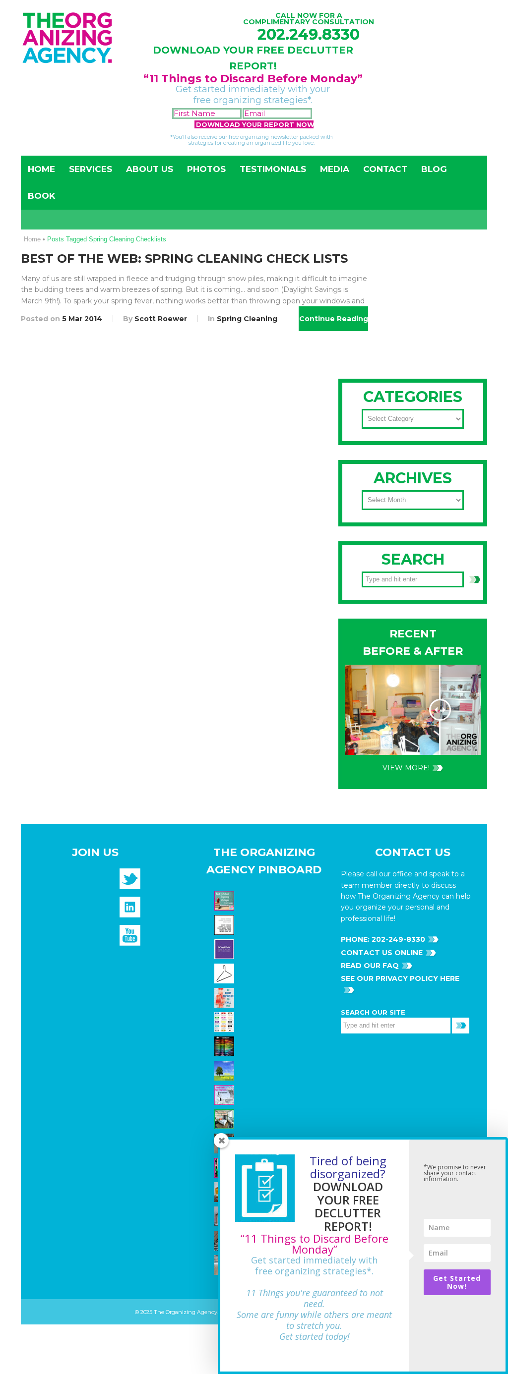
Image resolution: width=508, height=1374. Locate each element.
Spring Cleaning (247, 318)
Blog (434, 169)
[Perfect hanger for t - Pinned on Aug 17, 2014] (225, 973)
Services (90, 169)
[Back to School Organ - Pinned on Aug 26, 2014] (225, 900)
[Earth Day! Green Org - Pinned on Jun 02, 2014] (225, 1070)
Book (41, 196)
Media (334, 169)
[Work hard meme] (225, 924)
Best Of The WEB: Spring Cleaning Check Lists (184, 258)
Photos (206, 169)
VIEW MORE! (406, 767)
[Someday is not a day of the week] (225, 948)
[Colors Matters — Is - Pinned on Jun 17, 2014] (225, 1021)
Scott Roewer (160, 318)
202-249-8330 (397, 939)
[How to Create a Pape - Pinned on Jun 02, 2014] (225, 1094)
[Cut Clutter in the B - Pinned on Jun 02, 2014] (225, 1118)
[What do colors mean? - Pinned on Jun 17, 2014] (225, 1045)
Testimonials (273, 169)
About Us (149, 169)
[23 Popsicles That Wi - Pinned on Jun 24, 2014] (225, 997)
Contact (385, 169)
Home (41, 169)
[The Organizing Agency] (130, 881)
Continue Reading (333, 318)
